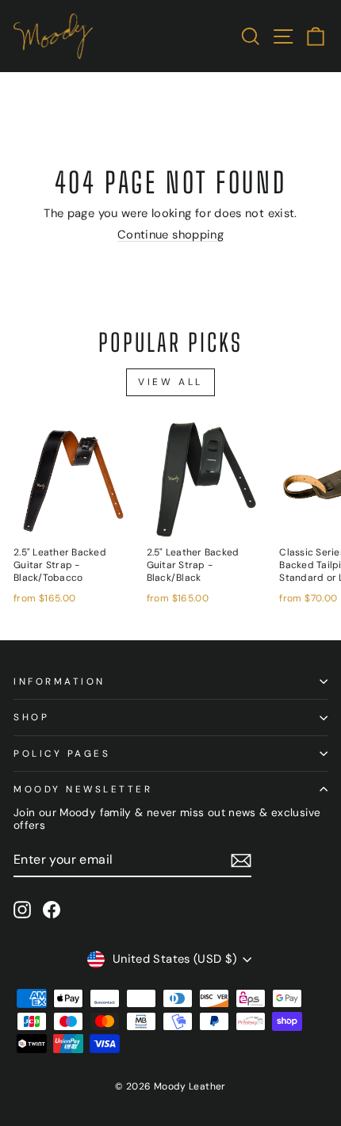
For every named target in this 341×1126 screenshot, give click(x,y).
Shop (31, 717)
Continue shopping (170, 234)
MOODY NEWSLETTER (83, 789)
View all (170, 382)
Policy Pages (61, 753)
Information (59, 681)
